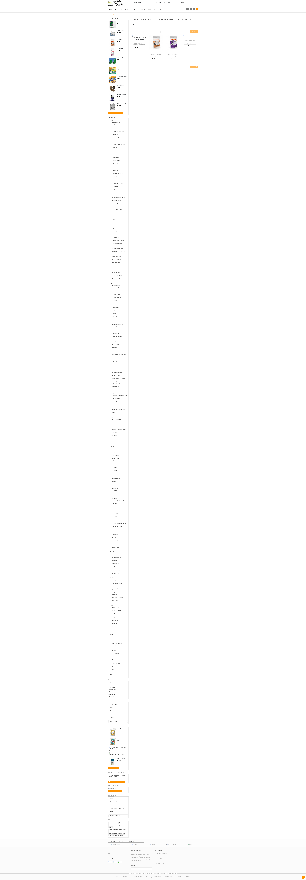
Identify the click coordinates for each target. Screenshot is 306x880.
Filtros (113, 626)
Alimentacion (115, 620)
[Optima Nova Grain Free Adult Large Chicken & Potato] (118, 776)
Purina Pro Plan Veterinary (119, 144)
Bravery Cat (116, 287)
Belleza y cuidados (116, 203)
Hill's (114, 310)
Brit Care (115, 176)
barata (120, 822)
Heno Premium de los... (121, 738)
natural (110, 827)
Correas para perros (116, 259)
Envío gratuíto (139, 2)
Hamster (115, 470)
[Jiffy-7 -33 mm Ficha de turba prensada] (112, 89)
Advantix (112, 717)
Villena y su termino (163, 2)
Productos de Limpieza (118, 526)
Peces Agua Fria (115, 607)
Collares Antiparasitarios (118, 234)
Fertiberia (115, 639)
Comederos (114, 439)
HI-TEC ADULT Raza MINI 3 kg (173, 51)
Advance (115, 167)
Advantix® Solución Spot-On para (117, 833)
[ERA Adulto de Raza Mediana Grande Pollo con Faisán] (112, 98)
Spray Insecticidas (117, 243)
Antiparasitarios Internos (118, 240)
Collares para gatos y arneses (118, 378)
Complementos (115, 498)
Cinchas (115, 516)
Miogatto (115, 316)
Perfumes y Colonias (118, 209)
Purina (114, 330)
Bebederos (114, 435)
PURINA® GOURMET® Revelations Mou (117, 830)
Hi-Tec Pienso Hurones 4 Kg (190, 39)
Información (112, 680)
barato (116, 822)
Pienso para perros (116, 122)
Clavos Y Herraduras (116, 544)
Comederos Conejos (116, 573)
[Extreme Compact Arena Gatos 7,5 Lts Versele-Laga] (112, 70)
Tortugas (114, 617)
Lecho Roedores (115, 455)
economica (111, 825)
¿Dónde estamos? (112, 694)
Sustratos (114, 650)
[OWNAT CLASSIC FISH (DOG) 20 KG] (112, 762)
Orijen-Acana (116, 154)
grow (116, 825)
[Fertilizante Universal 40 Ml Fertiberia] (112, 24)
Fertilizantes (114, 636)
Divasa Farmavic (114, 704)
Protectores (114, 537)
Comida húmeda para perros (118, 197)
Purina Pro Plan (116, 137)
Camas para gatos (116, 386)
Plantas (113, 660)
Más (133, 27)
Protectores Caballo (117, 513)
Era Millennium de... (122, 94)
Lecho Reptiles (115, 600)
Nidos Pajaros (115, 442)
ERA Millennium (117, 124)
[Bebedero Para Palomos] (112, 61)
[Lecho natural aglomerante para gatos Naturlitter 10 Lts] (112, 34)
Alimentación (115, 488)
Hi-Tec (114, 180)
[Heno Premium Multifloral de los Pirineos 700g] (112, 732)
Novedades (112, 726)
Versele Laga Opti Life (118, 173)
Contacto (188, 876)
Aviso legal (111, 685)
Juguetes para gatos (116, 369)
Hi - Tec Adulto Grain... (120, 40)
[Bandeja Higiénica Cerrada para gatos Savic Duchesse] (139, 36)
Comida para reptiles (116, 580)
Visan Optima (116, 160)
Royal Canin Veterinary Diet (119, 131)
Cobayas (115, 460)
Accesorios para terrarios (117, 597)
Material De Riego (116, 663)
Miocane (115, 147)
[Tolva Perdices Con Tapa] (112, 107)
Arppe (111, 811)
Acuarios (114, 614)
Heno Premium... (121, 729)
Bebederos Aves (115, 560)
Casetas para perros (116, 269)
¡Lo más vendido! (113, 18)
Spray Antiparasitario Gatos (119, 401)
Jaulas (113, 448)
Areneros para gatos (116, 375)
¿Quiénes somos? (112, 687)
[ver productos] (115, 844)
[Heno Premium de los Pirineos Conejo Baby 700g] (112, 741)
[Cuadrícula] (133, 32)
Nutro (114, 313)
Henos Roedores (115, 475)
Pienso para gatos (116, 285)
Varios (113, 630)
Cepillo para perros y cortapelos (119, 213)
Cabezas (114, 494)
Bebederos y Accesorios (118, 500)
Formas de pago (112, 689)
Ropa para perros (116, 265)
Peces (155, 9)
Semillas (114, 666)
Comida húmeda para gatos (118, 324)
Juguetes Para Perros (117, 275)
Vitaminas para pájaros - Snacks (119, 422)
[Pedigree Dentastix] (112, 79)
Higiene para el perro (116, 223)
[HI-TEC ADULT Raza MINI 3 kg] (173, 42)
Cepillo (114, 219)
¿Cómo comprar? (112, 692)
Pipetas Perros (116, 237)
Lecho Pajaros (115, 432)
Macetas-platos (115, 653)
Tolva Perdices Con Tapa (122, 104)
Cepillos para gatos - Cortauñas (119, 359)
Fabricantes (112, 701)
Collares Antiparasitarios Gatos (120, 395)
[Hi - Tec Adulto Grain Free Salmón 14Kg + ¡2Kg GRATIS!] (112, 43)
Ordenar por (140, 31)
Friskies (115, 300)
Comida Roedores (116, 458)
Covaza (115, 490)
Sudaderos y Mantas (116, 531)
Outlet (165, 9)
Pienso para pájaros (116, 419)
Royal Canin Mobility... (120, 49)
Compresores (115, 623)
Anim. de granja (141, 9)
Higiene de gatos (115, 347)
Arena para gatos (116, 344)
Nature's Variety (116, 163)
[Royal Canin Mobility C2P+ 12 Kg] (112, 52)
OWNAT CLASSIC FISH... (121, 759)
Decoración (114, 656)
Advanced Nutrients (114, 714)
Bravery (115, 150)
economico (111, 822)
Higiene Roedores (116, 478)
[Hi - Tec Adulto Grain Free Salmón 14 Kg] (156, 42)
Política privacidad (148, 877)
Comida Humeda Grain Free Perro (119, 194)
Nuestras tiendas (113, 785)
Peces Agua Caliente (116, 610)
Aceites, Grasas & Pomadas (119, 523)
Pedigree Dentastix (122, 76)
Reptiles (149, 9)
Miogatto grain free (117, 336)
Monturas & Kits (115, 534)
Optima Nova (116, 157)
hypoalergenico (122, 825)
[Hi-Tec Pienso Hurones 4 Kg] (190, 36)
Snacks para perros (116, 200)
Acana (111, 707)
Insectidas (114, 553)
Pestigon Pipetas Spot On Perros (116, 835)
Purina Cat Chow (117, 297)
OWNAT (115, 189)
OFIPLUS (174, 873)
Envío (109, 682)
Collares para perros (116, 256)
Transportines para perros (117, 248)
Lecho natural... (121, 30)
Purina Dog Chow (117, 141)
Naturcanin (115, 186)
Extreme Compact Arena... (121, 67)
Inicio (117, 876)
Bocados (115, 510)
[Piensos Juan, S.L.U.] (115, 3)
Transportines (115, 452)
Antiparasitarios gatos (117, 393)
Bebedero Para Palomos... (121, 58)
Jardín (160, 9)
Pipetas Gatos (116, 398)
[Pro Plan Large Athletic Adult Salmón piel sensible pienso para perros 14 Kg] (118, 754)
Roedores (127, 9)
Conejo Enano (116, 464)
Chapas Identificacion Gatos (118, 409)
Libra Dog (115, 170)
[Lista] (136, 32)
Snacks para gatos (116, 341)
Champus (115, 206)
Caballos (133, 9)
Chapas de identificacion (117, 278)
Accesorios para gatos (117, 365)
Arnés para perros (116, 262)
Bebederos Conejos (116, 570)
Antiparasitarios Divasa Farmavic (117, 808)
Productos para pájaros (117, 426)
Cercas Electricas (116, 540)
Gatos (115, 9)
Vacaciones (111, 696)
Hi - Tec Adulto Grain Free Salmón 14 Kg (156, 51)
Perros (110, 9)
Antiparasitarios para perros (118, 231)
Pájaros (120, 9)
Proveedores (112, 795)
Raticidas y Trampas (116, 557)
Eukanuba (115, 134)
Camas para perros (116, 272)
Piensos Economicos (118, 183)
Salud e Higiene (115, 521)
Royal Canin (116, 128)
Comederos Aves (116, 563)
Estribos (115, 503)
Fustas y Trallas (115, 547)
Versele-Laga (116, 333)
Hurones (115, 467)
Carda (114, 216)
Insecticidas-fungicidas (117, 643)
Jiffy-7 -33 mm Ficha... (120, 86)
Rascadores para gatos (117, 372)
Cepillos (115, 361)
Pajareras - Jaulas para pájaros (119, 429)
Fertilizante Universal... (120, 22)
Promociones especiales (116, 772)
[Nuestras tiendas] (118, 788)
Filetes (114, 506)
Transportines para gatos (117, 389)
